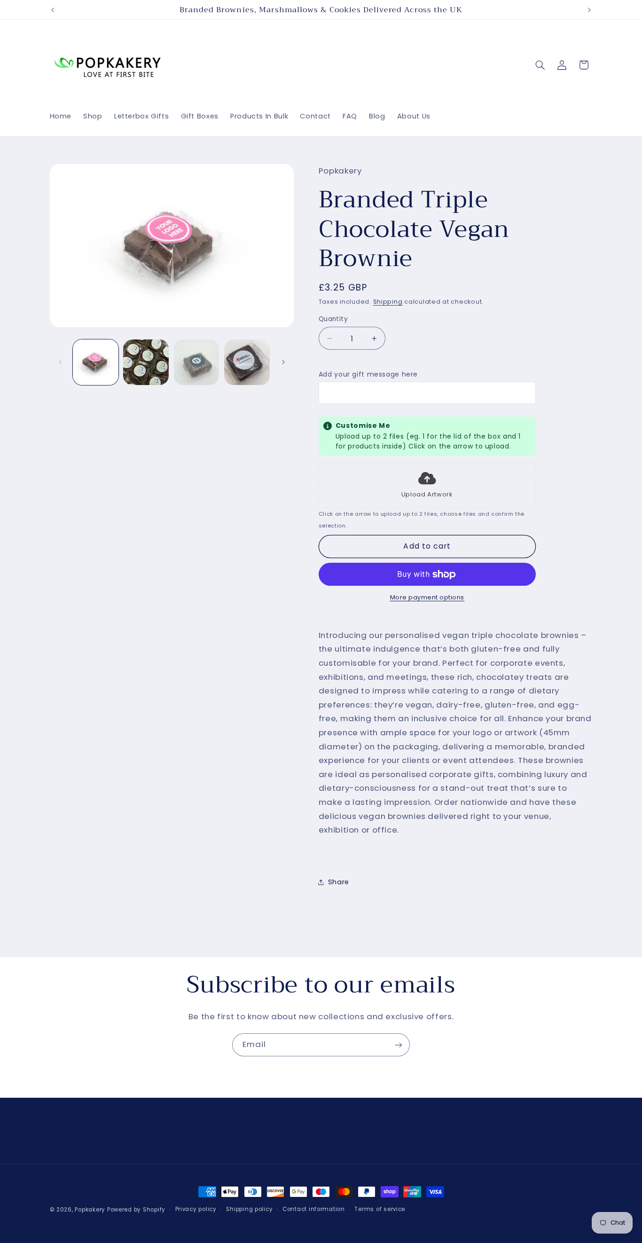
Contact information (313, 1209)
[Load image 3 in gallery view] (196, 362)
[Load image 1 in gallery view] (95, 362)
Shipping (388, 302)
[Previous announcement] (52, 9)
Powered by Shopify (136, 1209)
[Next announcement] (589, 9)
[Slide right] (283, 362)
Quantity (333, 319)
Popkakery (90, 1209)
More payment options (427, 598)
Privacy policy (196, 1209)
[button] (540, 65)
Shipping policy (249, 1209)
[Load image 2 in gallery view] (146, 362)
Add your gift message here (368, 374)
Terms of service (379, 1209)
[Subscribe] (398, 1044)
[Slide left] (60, 362)
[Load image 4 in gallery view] (247, 362)
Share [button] (338, 882)
